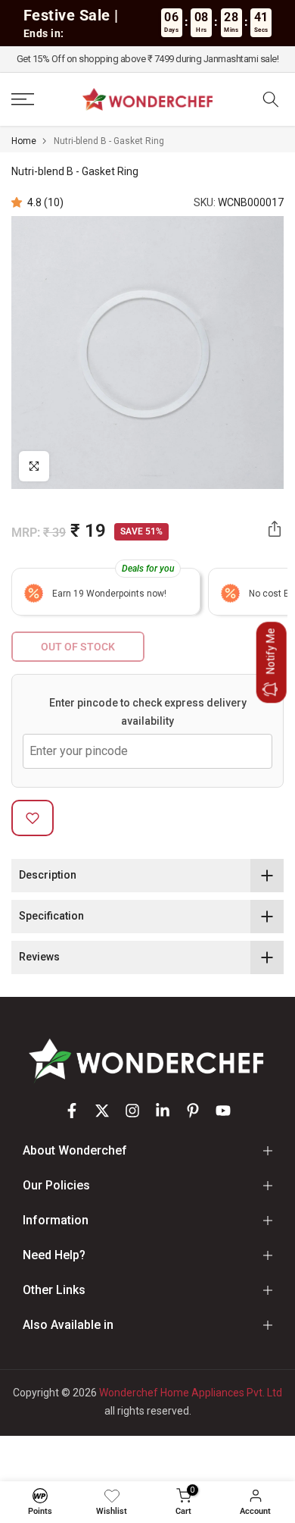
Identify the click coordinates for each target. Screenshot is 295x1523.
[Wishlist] (112, 1496)
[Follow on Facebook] (71, 1110)
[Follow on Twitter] (102, 1110)
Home (23, 141)
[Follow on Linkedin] (162, 1110)
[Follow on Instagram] (132, 1110)
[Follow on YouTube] (223, 1110)
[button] (19, 202)
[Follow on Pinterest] (192, 1110)
